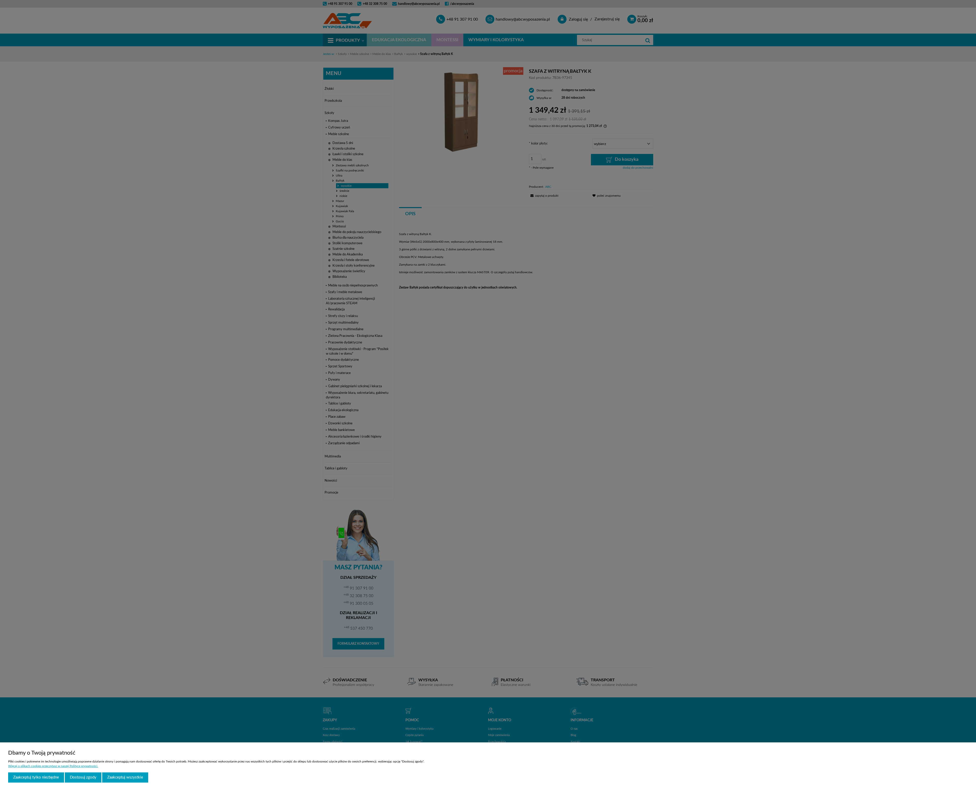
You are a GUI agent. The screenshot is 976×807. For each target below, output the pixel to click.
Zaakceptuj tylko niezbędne (36, 777)
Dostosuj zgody (83, 777)
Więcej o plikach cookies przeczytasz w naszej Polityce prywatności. (53, 766)
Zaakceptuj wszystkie (125, 777)
